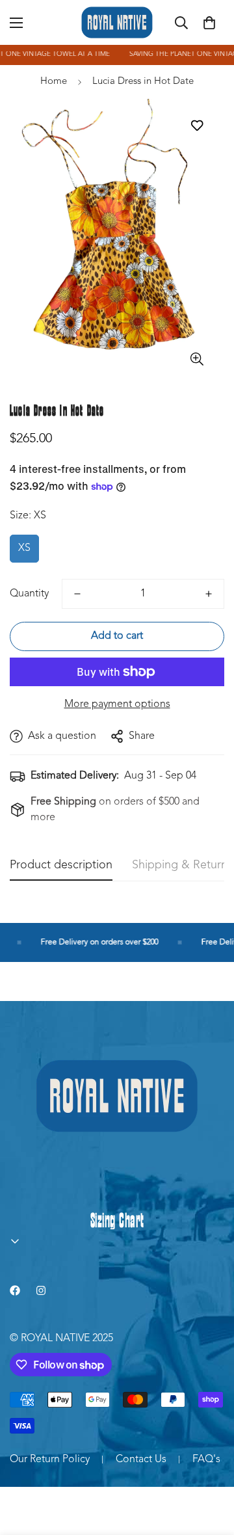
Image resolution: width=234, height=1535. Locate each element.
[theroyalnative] (117, 22)
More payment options (117, 704)
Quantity (29, 594)
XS (24, 548)
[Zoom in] (196, 358)
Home (53, 82)
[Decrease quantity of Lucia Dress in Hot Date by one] (77, 594)
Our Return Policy (50, 1459)
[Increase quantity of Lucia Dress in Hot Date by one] (209, 594)
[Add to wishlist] (196, 125)
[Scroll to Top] (211, 1466)
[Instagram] (41, 1290)
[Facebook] (15, 1290)
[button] (209, 23)
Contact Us (141, 1459)
